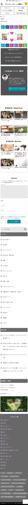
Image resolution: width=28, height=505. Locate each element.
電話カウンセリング (5, 483)
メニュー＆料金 (20, 7)
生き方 (5, 276)
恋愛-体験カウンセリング (20, 496)
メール (3, 205)
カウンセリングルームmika (10, 503)
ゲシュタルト (6, 307)
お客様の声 (20, 10)
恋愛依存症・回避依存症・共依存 (12, 291)
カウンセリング (7, 250)
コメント (3, 184)
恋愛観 (5, 317)
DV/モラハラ (6, 297)
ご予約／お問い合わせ (21, 13)
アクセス (7, 13)
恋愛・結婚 (6, 281)
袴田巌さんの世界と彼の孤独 (11, 362)
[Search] (25, 229)
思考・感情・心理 (8, 302)
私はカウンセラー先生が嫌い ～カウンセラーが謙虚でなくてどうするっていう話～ (15, 369)
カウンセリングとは (14, 476)
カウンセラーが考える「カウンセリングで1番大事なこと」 (14, 337)
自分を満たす (6, 239)
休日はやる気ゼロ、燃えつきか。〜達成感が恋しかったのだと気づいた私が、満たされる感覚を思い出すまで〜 (15, 346)
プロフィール (7, 7)
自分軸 (5, 244)
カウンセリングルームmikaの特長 (19, 479)
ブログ (5, 323)
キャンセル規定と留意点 (6, 493)
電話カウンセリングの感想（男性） (8, 486)
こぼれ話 (5, 265)
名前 (2, 200)
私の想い (5, 312)
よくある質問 (20, 486)
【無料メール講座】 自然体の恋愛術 (20, 493)
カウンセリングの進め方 (6, 479)
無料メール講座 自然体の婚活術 (7, 496)
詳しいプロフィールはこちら (17, 89)
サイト (2, 210)
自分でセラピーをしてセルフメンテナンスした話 (15, 356)
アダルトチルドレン (8, 286)
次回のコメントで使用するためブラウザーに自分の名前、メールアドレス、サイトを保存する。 (13, 217)
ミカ (5, 80)
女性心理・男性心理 (8, 255)
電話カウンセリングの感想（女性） (18, 483)
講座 (4, 260)
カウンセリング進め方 (7, 10)
